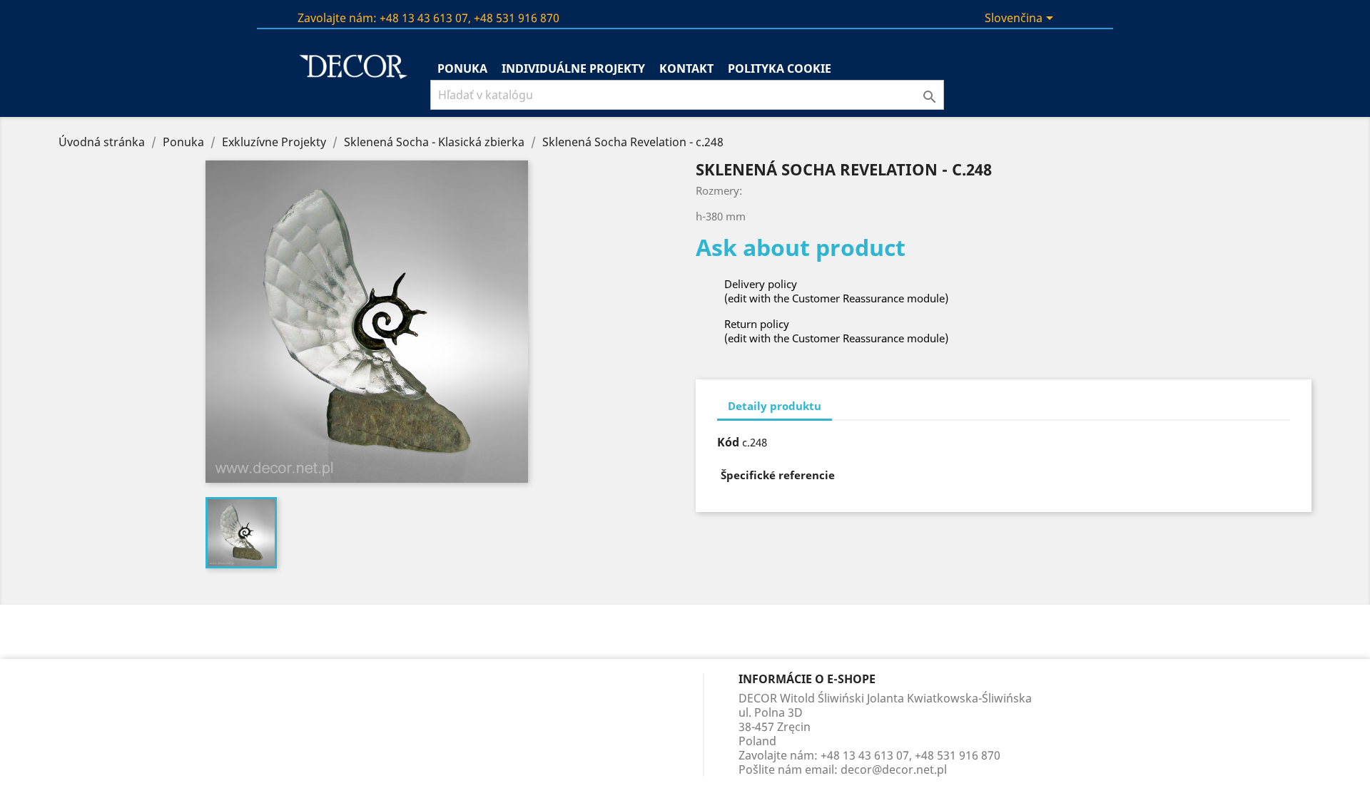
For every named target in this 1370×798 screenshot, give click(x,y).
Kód (728, 442)
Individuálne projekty (573, 68)
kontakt (686, 68)
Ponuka (462, 68)
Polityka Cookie (779, 68)
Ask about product (800, 247)
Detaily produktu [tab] (774, 406)
